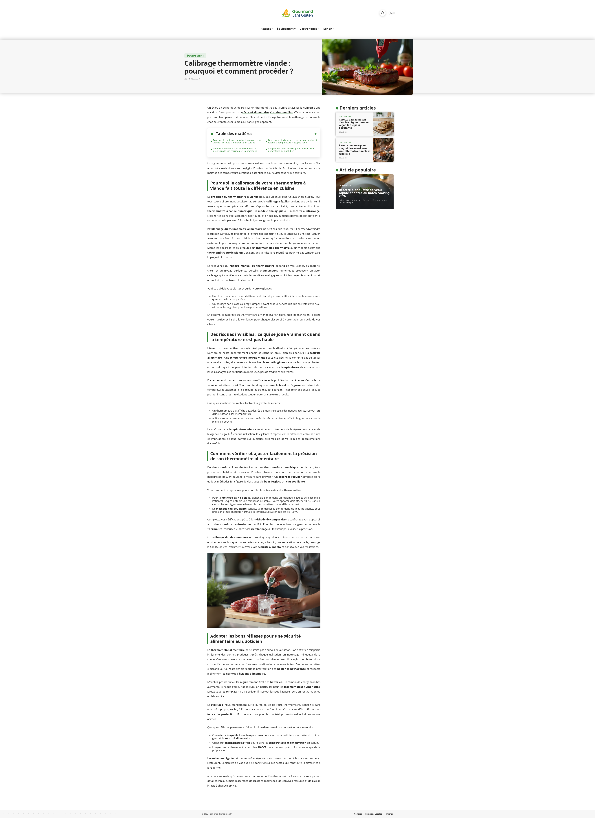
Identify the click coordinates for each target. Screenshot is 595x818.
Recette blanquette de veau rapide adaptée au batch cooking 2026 (364, 193)
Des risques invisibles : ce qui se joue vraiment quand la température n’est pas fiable (292, 141)
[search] (382, 13)
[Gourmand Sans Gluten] (297, 13)
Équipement (195, 55)
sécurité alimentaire (255, 112)
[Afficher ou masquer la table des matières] (284, 134)
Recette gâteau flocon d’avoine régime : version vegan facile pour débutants (354, 123)
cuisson (308, 107)
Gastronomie (346, 117)
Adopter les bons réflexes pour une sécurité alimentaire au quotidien (291, 149)
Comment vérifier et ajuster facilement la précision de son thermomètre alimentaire (235, 149)
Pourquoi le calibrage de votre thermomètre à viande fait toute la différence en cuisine (237, 141)
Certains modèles (281, 112)
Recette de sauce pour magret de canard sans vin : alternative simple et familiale (354, 149)
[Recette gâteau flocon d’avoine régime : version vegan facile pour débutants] (383, 124)
